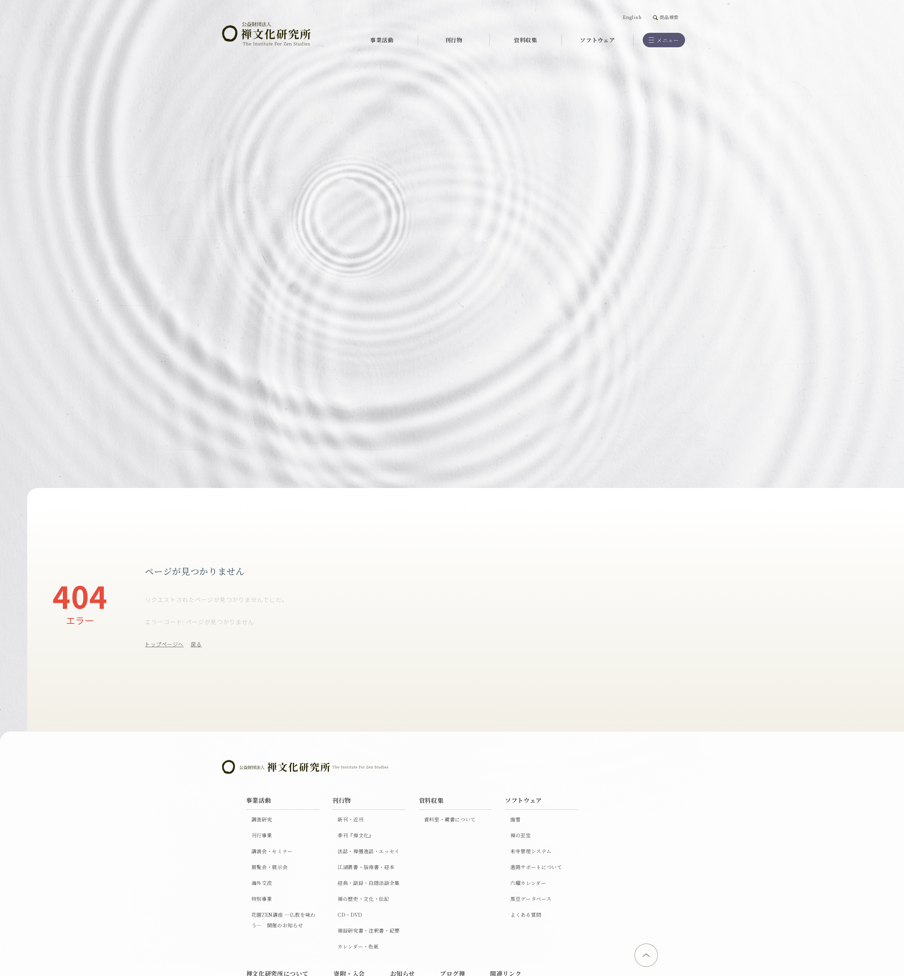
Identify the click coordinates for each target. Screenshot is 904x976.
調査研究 (261, 819)
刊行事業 (261, 835)
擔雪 (515, 819)
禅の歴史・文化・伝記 (363, 898)
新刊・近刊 (350, 819)
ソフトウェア (597, 40)
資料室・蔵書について (450, 819)
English (632, 17)
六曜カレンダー (528, 882)
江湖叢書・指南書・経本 (366, 866)
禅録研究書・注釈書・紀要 (369, 930)
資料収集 (525, 40)
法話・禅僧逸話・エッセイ (369, 851)
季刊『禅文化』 (356, 835)
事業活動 (382, 40)
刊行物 (454, 40)
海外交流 (261, 882)
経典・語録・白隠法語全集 (369, 882)
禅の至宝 (520, 835)
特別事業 (261, 898)
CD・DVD (350, 914)
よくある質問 (525, 914)
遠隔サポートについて (536, 866)
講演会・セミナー (272, 851)
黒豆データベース (530, 898)
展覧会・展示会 (269, 866)
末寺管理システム (530, 851)
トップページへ (164, 644)
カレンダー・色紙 (358, 946)
